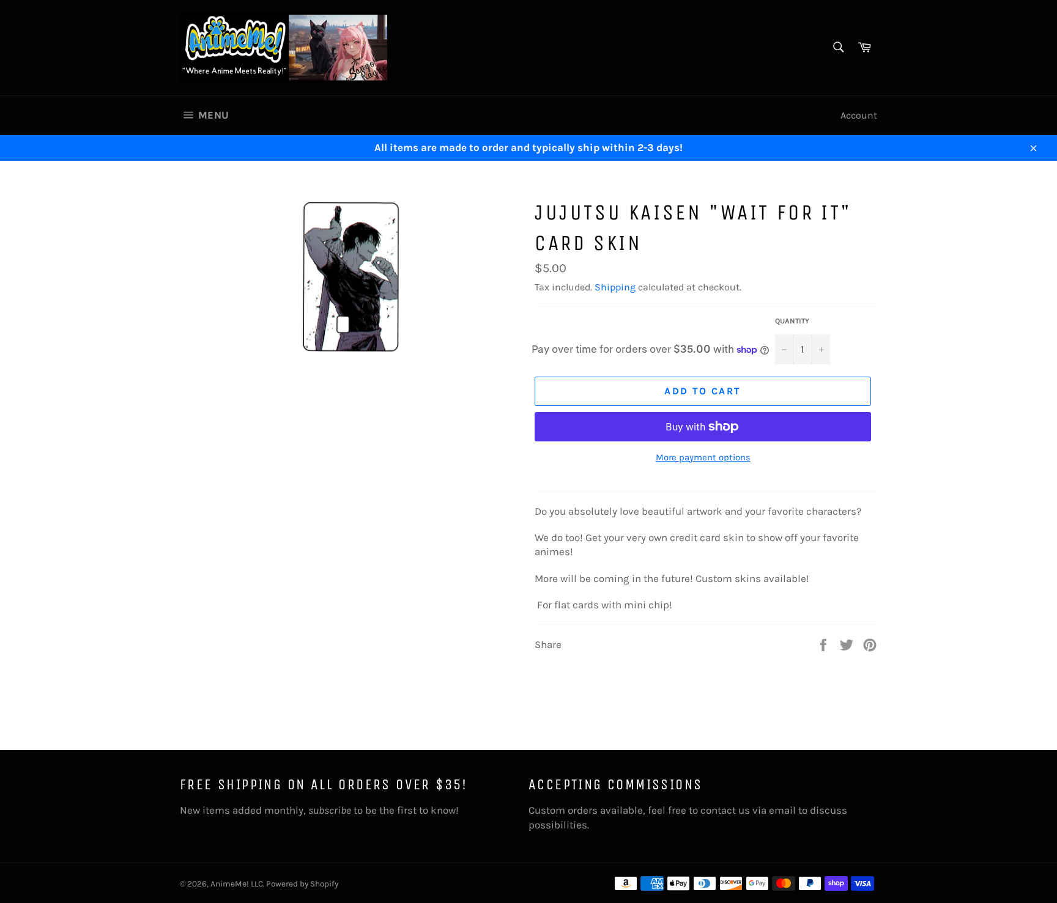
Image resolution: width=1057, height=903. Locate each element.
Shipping (615, 287)
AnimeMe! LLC (236, 883)
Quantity (792, 321)
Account (858, 115)
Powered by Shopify (302, 883)
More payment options (703, 457)
